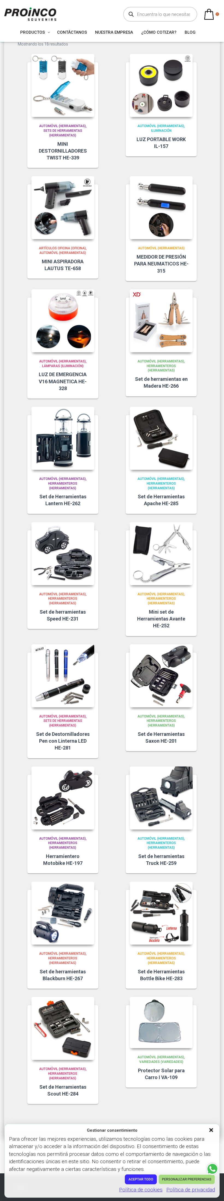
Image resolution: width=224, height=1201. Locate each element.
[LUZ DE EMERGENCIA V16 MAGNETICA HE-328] (62, 320)
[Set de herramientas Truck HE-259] (161, 798)
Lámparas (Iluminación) (63, 366)
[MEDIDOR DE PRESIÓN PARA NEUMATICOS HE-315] (161, 207)
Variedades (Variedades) (161, 1062)
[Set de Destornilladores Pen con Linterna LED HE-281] (62, 675)
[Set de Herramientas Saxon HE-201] (161, 675)
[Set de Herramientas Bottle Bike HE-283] (161, 913)
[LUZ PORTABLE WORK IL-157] (161, 85)
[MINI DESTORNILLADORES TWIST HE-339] (62, 85)
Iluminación (161, 131)
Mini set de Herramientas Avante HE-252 (161, 618)
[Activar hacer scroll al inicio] (213, 1190)
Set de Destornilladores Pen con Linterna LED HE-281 (63, 741)
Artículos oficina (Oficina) (62, 248)
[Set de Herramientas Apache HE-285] (161, 438)
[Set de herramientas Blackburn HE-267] (62, 913)
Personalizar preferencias (186, 1179)
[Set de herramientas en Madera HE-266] (161, 320)
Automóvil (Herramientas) (62, 126)
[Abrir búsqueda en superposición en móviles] (160, 14)
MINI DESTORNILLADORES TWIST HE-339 (63, 151)
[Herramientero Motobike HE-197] (62, 798)
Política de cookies (141, 1189)
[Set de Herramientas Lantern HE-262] (62, 438)
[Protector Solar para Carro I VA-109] (161, 1022)
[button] (211, 1130)
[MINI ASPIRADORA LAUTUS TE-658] (62, 207)
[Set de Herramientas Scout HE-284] (62, 1028)
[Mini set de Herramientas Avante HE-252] (161, 553)
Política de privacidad (190, 1189)
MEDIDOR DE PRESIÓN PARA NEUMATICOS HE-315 (161, 263)
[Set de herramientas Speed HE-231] (62, 553)
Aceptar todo (140, 1179)
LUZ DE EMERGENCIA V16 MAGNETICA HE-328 (63, 381)
